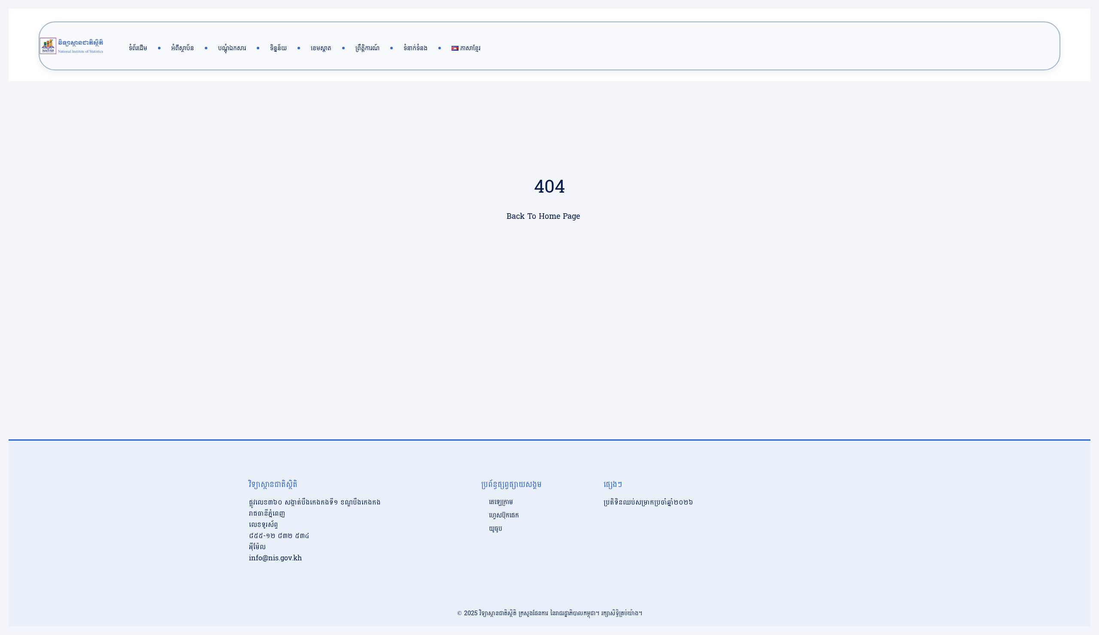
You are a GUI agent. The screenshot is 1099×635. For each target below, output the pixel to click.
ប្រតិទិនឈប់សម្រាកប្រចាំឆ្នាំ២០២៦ (648, 502)
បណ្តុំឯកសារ (232, 48)
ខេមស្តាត (321, 48)
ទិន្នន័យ (278, 48)
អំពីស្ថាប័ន (182, 48)
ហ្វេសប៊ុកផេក (504, 515)
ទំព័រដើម (138, 48)
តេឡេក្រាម (501, 502)
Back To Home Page (543, 216)
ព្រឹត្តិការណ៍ (367, 48)
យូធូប (495, 529)
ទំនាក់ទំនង (416, 48)
